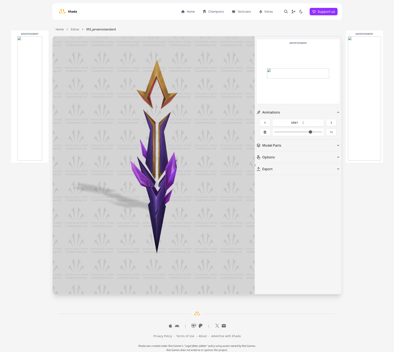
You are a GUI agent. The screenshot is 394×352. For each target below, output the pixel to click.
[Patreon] (200, 325)
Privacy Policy (162, 336)
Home (60, 29)
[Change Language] (293, 12)
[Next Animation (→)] (331, 122)
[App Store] (170, 325)
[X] (217, 325)
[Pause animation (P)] (265, 132)
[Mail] (223, 325)
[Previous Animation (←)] (265, 122)
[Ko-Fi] (193, 325)
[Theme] (301, 12)
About (203, 336)
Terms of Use (185, 336)
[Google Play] (177, 325)
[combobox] (298, 122)
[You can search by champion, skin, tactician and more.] (286, 12)
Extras (75, 29)
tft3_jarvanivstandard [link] (101, 29)
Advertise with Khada (226, 336)
